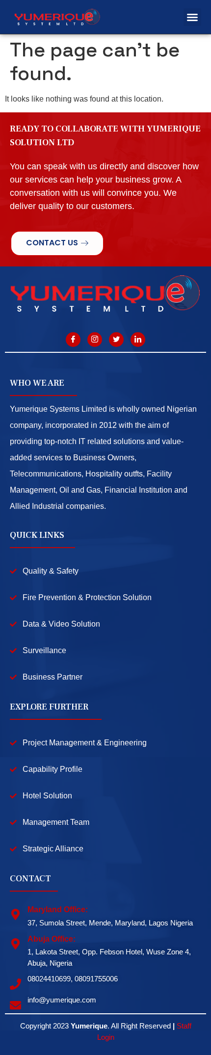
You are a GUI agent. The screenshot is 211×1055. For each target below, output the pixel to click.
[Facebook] (73, 339)
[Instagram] (94, 339)
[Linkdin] (138, 339)
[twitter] (116, 339)
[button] (192, 17)
